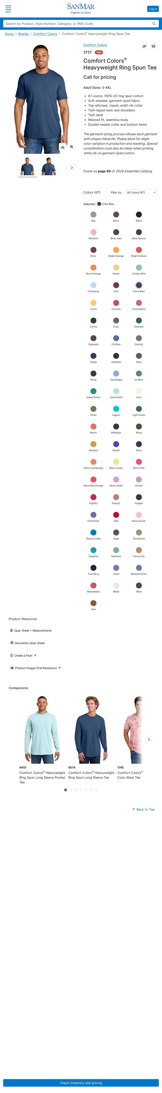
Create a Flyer (23, 655)
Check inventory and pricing (81, 1083)
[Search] (154, 23)
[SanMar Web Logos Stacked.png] (81, 9)
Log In (153, 9)
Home (9, 34)
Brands (23, 34)
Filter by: (116, 192)
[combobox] (141, 192)
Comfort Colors (45, 34)
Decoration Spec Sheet (30, 643)
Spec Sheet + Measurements (33, 630)
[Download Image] (62, 147)
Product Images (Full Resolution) (36, 668)
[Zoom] (71, 147)
